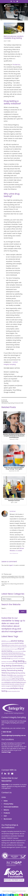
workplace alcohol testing (12, 682)
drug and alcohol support (12, 649)
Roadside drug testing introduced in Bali (12, 403)
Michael (5, 400)
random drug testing (18, 675)
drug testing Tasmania (12, 669)
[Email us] (17, 1)
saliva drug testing (18, 679)
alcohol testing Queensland (8, 643)
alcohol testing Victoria (12, 645)
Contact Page (6, 752)
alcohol (3, 641)
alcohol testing (17, 640)
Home (5, 801)
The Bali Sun (16, 65)
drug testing (18, 660)
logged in (11, 565)
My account (8, 819)
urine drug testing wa (14, 680)
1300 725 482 (7, 732)
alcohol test (8, 641)
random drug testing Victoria (16, 677)
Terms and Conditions (11, 807)
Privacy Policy (8, 804)
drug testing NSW (13, 663)
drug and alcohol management (16, 646)
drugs (8, 658)
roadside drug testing (6, 679)
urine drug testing (5, 680)
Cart (5, 816)
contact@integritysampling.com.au (13, 735)
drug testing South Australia (13, 668)
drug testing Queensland (11, 665)
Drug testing (4, 401)
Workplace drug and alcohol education (13, 683)
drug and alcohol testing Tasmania (12, 653)
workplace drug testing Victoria (13, 691)
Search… (4, 608)
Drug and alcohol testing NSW (17, 651)
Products (7, 813)
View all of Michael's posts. (14, 553)
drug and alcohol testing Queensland (13, 652)
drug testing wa (12, 673)
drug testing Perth (22, 663)
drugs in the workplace (8, 661)
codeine (20, 645)
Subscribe (4, 784)
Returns (6, 810)
